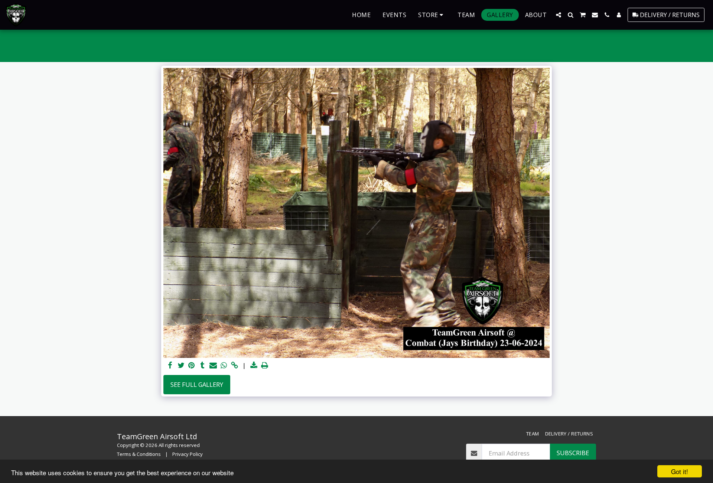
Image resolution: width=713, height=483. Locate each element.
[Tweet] (181, 366)
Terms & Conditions (139, 454)
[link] (234, 366)
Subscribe (573, 452)
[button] (558, 15)
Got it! (679, 471)
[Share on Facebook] (170, 366)
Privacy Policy (187, 454)
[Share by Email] (213, 366)
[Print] (264, 366)
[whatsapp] (224, 366)
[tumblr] (202, 366)
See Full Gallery (196, 384)
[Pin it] (192, 366)
